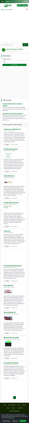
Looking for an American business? (12, 113)
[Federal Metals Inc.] (14, 182)
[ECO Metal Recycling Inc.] (14, 155)
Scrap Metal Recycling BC (11, 363)
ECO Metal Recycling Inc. (11, 149)
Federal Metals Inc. (9, 176)
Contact (24, 404)
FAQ (19, 404)
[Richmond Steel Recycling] (14, 343)
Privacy (13, 407)
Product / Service (6, 59)
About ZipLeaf (11, 404)
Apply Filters (14, 64)
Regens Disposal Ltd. (10, 312)
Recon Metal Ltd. (9, 285)
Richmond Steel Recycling (11, 337)
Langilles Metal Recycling (11, 202)
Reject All (15, 421)
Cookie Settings (6, 421)
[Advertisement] (14, 26)
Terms (7, 407)
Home (2, 9)
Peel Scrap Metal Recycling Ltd (13, 265)
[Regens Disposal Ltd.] (14, 318)
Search (25, 44)
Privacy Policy (11, 417)
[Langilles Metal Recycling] (14, 208)
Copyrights (20, 407)
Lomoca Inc (7, 231)
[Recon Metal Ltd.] (14, 291)
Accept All (22, 421)
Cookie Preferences (14, 410)
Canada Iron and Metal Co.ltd (12, 129)
